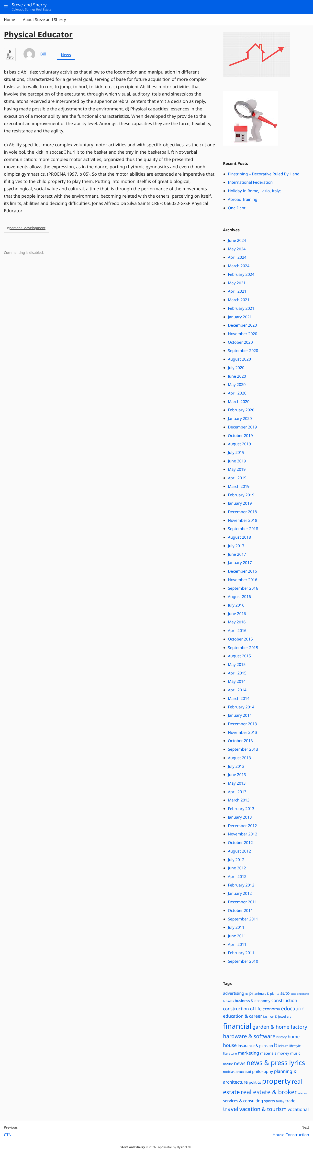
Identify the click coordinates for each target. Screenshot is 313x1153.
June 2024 (237, 240)
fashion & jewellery (277, 1016)
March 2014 (238, 698)
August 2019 (239, 444)
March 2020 (238, 401)
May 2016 (237, 622)
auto (285, 993)
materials (268, 1053)
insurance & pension (255, 1045)
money (283, 1053)
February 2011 (241, 952)
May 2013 (237, 783)
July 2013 (236, 766)
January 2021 (240, 317)
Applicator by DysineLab (174, 1147)
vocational (298, 1109)
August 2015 (239, 656)
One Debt (237, 208)
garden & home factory (279, 1027)
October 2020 (240, 342)
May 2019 (237, 469)
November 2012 (242, 834)
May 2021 (237, 283)
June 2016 (237, 613)
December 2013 (242, 723)
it (275, 1045)
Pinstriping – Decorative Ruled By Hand (264, 174)
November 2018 (242, 520)
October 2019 (240, 435)
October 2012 (240, 842)
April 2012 (237, 876)
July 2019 (236, 452)
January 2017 (240, 562)
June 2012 (237, 868)
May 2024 (237, 249)
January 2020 (240, 418)
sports (269, 1101)
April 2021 (237, 291)
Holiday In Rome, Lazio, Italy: (254, 190)
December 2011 (242, 902)
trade (290, 1100)
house (230, 1045)
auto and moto (300, 994)
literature (230, 1053)
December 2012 (242, 825)
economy (271, 1009)
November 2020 (242, 333)
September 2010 (243, 961)
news (240, 1063)
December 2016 (242, 571)
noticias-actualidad (237, 1071)
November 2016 (242, 579)
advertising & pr (238, 993)
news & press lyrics (275, 1062)
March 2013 (238, 800)
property (276, 1081)
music (295, 1053)
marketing (248, 1053)
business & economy (252, 1000)
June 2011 (237, 936)
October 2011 (240, 910)
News (66, 54)
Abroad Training (242, 199)
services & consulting (243, 1100)
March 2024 (238, 265)
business (228, 1001)
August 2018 (239, 537)
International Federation (250, 182)
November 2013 (242, 732)
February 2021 (241, 308)
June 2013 (237, 774)
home (294, 1037)
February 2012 (241, 885)
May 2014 (237, 681)
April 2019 (237, 477)
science (302, 1093)
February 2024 (241, 274)
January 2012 (240, 893)
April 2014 (237, 690)
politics (255, 1082)
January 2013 (240, 817)
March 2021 (238, 299)
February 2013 (241, 808)
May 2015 (237, 664)
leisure (283, 1046)
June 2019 (237, 461)
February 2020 (241, 410)
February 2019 (241, 495)
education (292, 1008)
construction (284, 1001)
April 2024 (237, 257)
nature (228, 1064)
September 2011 (243, 919)
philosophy (262, 1071)
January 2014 (240, 715)
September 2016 (243, 588)
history (281, 1037)
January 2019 (240, 503)
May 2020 (237, 384)
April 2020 (237, 393)
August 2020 (239, 359)
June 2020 (237, 376)
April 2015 (237, 673)
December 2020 (242, 325)
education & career (242, 1016)
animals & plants (266, 993)
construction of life (242, 1009)
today (280, 1101)
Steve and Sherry (132, 1147)
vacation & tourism (263, 1109)
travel (230, 1109)
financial (237, 1026)
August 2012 (239, 851)
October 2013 (240, 740)
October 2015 (240, 639)
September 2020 (243, 350)
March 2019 (238, 486)
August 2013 (239, 757)
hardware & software (249, 1036)
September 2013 (243, 749)
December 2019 (242, 427)
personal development (27, 228)
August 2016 (239, 596)
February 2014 (241, 707)
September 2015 (243, 647)
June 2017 (237, 554)
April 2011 (237, 944)
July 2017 (236, 545)
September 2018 (243, 528)
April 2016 (237, 630)
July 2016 (236, 605)
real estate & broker (269, 1092)
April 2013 (237, 791)
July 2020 (236, 367)
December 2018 (242, 511)
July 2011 (236, 927)
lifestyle (295, 1046)
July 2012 (236, 859)
